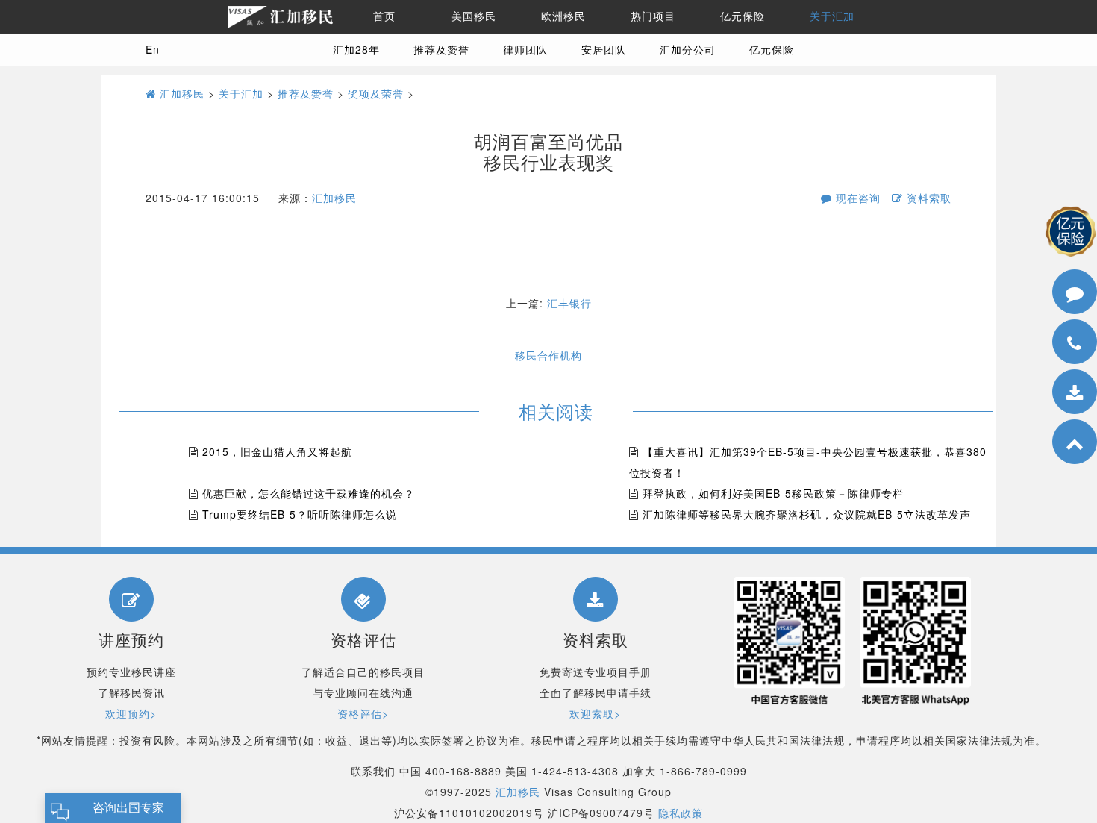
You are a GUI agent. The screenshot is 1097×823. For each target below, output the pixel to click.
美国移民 (473, 16)
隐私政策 (680, 812)
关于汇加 (832, 16)
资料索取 (927, 197)
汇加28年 (356, 49)
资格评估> (363, 713)
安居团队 (603, 49)
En (153, 49)
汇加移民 (180, 93)
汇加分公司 (688, 49)
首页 (384, 16)
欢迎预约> (131, 713)
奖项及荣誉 (376, 93)
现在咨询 (856, 197)
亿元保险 (742, 16)
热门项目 (653, 16)
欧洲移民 (563, 16)
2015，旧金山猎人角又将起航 (277, 451)
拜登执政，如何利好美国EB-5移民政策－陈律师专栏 (773, 493)
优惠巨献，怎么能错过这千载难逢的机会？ (308, 493)
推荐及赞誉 (441, 49)
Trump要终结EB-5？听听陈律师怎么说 (299, 514)
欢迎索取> (595, 713)
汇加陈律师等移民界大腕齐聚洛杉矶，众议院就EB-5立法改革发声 (807, 514)
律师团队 (525, 49)
